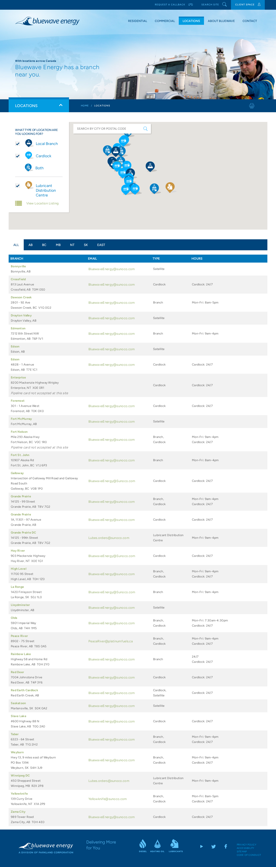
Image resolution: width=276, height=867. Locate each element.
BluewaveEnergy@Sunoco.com (111, 481)
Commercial (165, 21)
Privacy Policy (246, 845)
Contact (250, 21)
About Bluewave (221, 21)
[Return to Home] (46, 847)
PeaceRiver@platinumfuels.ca (110, 641)
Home (85, 105)
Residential (137, 21)
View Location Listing (42, 203)
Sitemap (242, 851)
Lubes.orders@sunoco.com (108, 538)
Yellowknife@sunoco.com (107, 799)
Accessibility (245, 848)
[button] (130, 182)
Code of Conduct (249, 855)
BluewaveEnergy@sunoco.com (111, 269)
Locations (191, 21)
